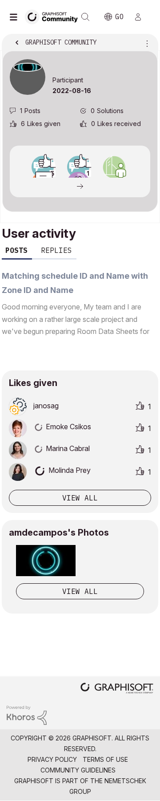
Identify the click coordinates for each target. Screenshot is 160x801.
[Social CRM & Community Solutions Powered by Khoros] (27, 714)
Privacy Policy (52, 759)
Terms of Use (105, 759)
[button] (46, 560)
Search (85, 16)
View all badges (80, 186)
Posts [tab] (16, 250)
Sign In (141, 17)
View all (80, 497)
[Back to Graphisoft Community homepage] (54, 16)
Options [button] (145, 43)
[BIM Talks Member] (114, 167)
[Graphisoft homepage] (116, 689)
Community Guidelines (78, 770)
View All (80, 591)
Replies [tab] (56, 250)
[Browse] (15, 17)
